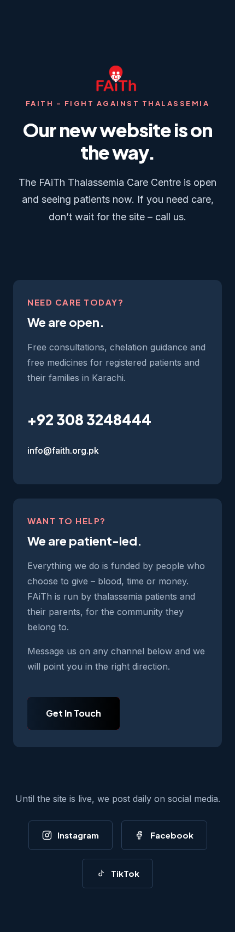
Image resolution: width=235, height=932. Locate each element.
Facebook (171, 835)
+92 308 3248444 (89, 420)
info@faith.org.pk (63, 450)
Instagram (78, 835)
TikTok (125, 873)
